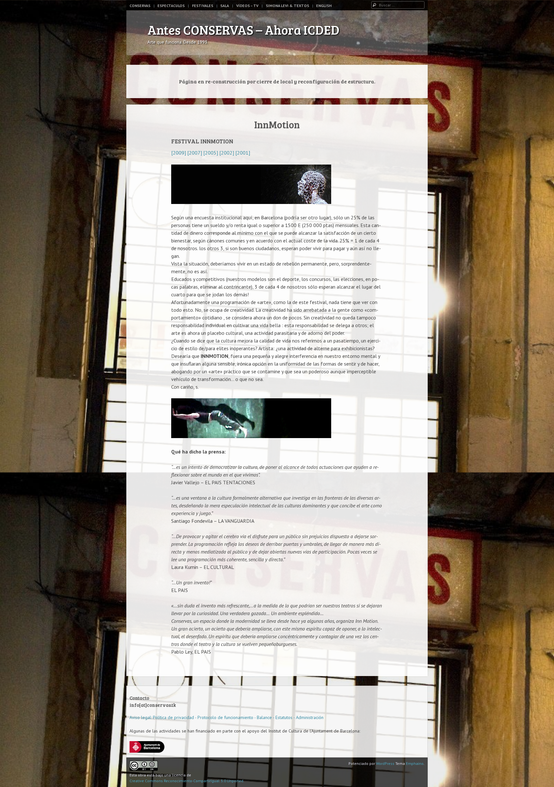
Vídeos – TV (247, 5)
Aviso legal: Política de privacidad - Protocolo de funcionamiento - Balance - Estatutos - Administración (226, 717)
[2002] (226, 152)
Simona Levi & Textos (287, 5)
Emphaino (415, 763)
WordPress (385, 763)
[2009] (178, 152)
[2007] (194, 152)
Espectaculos (171, 5)
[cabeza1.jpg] (251, 202)
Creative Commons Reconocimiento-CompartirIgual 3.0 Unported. (187, 780)
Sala (224, 5)
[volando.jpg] (251, 436)
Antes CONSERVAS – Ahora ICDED (243, 29)
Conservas (140, 5)
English (324, 5)
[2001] (242, 152)
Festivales (202, 5)
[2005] (210, 152)
